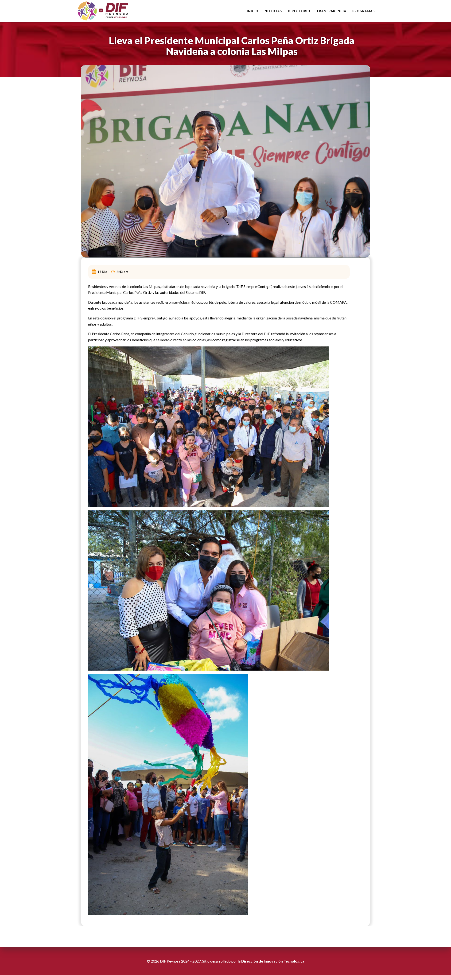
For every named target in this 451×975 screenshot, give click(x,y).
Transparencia (331, 11)
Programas (363, 11)
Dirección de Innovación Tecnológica (272, 961)
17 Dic (102, 272)
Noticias (273, 11)
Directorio (299, 11)
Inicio (252, 11)
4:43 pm (122, 272)
